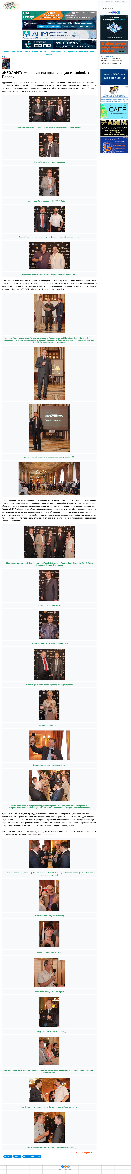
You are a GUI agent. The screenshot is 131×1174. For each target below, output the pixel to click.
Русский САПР (61, 52)
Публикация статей (75, 52)
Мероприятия (49, 54)
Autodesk (17, 1156)
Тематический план (38, 52)
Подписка (51, 52)
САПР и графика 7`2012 (86, 1153)
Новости (6, 52)
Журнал (19, 52)
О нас (13, 52)
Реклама (26, 52)
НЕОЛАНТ (8, 1156)
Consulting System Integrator (32, 1156)
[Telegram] (68, 1166)
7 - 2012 (4, 57)
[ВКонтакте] (62, 1166)
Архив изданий (89, 52)
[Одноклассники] (65, 1166)
